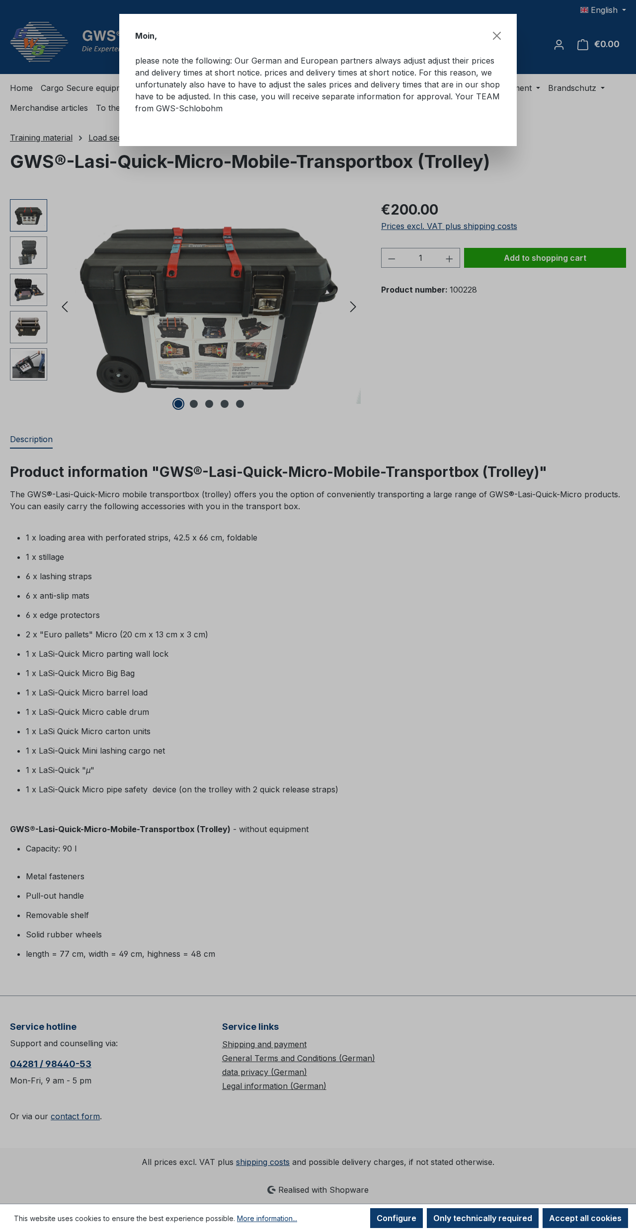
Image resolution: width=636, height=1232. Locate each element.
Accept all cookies (585, 1218)
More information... (267, 1218)
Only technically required (482, 1218)
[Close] (497, 36)
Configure (396, 1218)
